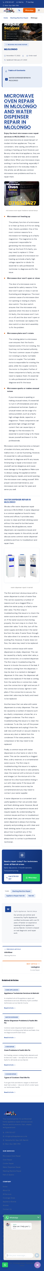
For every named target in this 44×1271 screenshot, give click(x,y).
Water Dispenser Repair (12, 1167)
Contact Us (7, 1209)
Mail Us (21, 2)
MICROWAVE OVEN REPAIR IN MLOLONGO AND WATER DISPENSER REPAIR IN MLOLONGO (20, 112)
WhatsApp (29, 10)
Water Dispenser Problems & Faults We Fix (20, 1022)
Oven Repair (7, 1160)
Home (6, 18)
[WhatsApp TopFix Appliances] (5, 1264)
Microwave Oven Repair (12, 1156)
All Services (7, 1194)
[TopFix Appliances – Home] (9, 10)
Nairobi (31, 896)
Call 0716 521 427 (13, 877)
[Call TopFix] (19, 10)
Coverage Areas (9, 1198)
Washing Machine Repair (19, 18)
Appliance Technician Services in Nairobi (21, 993)
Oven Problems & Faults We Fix (17, 1050)
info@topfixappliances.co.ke (16, 1136)
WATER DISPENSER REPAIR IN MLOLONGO (20, 79)
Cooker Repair (8, 1163)
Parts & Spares (8, 1175)
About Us (6, 1190)
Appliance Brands (9, 1202)
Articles (6, 1205)
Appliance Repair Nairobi (15, 896)
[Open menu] (38, 10)
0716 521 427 (9, 2)
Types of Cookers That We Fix (17, 1078)
